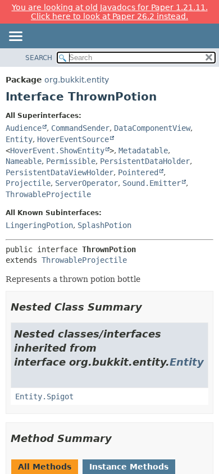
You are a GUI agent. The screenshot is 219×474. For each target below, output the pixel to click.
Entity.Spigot (44, 396)
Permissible (70, 161)
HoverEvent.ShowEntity (57, 150)
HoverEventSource (73, 139)
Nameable (24, 161)
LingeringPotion (39, 225)
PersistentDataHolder (145, 161)
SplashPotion (104, 225)
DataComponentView (152, 128)
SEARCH (38, 58)
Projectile (28, 183)
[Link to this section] (149, 307)
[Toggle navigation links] (15, 37)
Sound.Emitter (151, 183)
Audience (24, 128)
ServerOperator (86, 183)
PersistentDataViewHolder (59, 172)
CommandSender (80, 128)
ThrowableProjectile (48, 194)
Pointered (138, 172)
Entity (19, 139)
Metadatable (143, 150)
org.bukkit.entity (76, 79)
